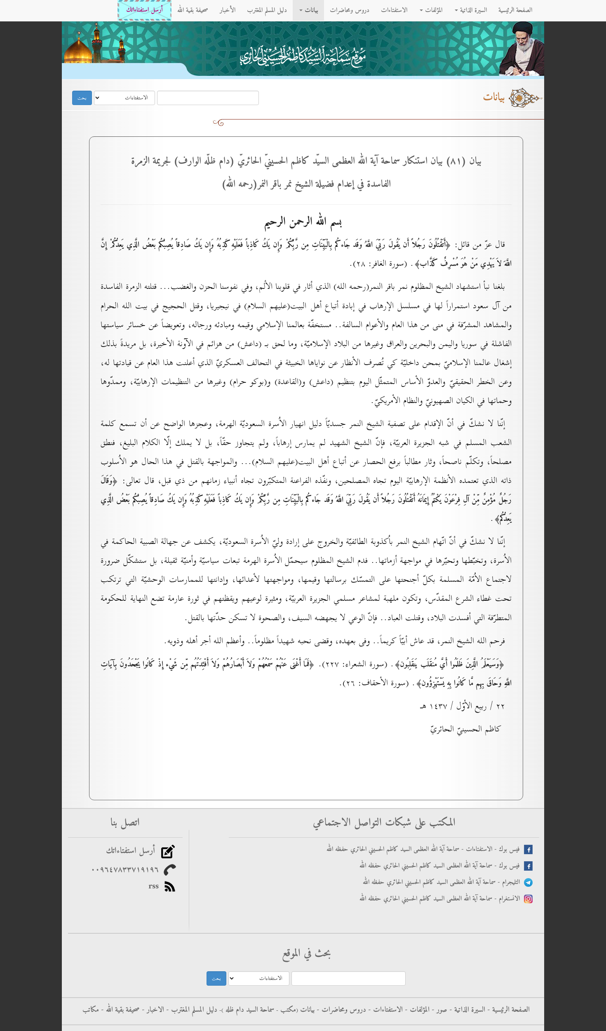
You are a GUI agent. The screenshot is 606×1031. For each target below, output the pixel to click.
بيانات (310, 10)
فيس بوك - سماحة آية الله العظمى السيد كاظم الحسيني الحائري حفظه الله (441, 866)
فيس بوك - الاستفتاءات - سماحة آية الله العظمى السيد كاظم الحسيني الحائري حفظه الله (425, 849)
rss (156, 886)
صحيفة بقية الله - (119, 1010)
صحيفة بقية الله (192, 10)
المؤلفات (432, 10)
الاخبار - (152, 1010)
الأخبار (227, 10)
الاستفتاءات (394, 10)
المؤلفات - (416, 1010)
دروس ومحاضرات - (340, 1010)
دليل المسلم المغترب (267, 10)
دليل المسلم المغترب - (190, 1010)
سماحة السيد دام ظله (248, 1010)
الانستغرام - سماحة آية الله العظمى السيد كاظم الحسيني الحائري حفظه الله (441, 899)
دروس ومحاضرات (349, 10)
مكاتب (90, 1010)
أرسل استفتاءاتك (144, 10)
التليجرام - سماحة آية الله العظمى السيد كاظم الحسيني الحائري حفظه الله (443, 882)
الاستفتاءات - (384, 1010)
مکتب (287, 1010)
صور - (438, 1010)
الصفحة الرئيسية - (507, 1010)
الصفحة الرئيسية (515, 10)
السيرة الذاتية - (466, 1010)
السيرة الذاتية (472, 10)
